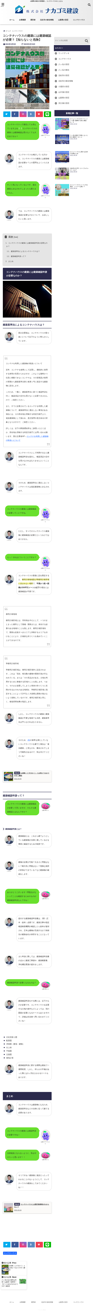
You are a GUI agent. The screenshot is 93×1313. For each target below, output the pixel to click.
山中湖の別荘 (63, 92)
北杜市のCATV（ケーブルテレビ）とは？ (79, 169)
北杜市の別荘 (63, 75)
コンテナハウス (79, 20)
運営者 (32, 20)
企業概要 (22, 20)
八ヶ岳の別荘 (63, 64)
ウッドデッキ (63, 53)
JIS (28, 740)
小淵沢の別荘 (63, 87)
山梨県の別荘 (63, 20)
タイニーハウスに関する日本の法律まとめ (79, 152)
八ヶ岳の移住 (63, 70)
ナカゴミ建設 (42, 1310)
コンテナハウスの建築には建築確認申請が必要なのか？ (26, 244)
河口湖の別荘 (63, 103)
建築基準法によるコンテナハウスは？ (23, 251)
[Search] (86, 40)
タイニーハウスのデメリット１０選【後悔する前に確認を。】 (79, 120)
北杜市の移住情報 (47, 20)
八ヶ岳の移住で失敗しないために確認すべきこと (79, 136)
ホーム (12, 20)
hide (15, 237)
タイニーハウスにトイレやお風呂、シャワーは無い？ (79, 185)
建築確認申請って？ (16, 256)
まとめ (9, 261)
